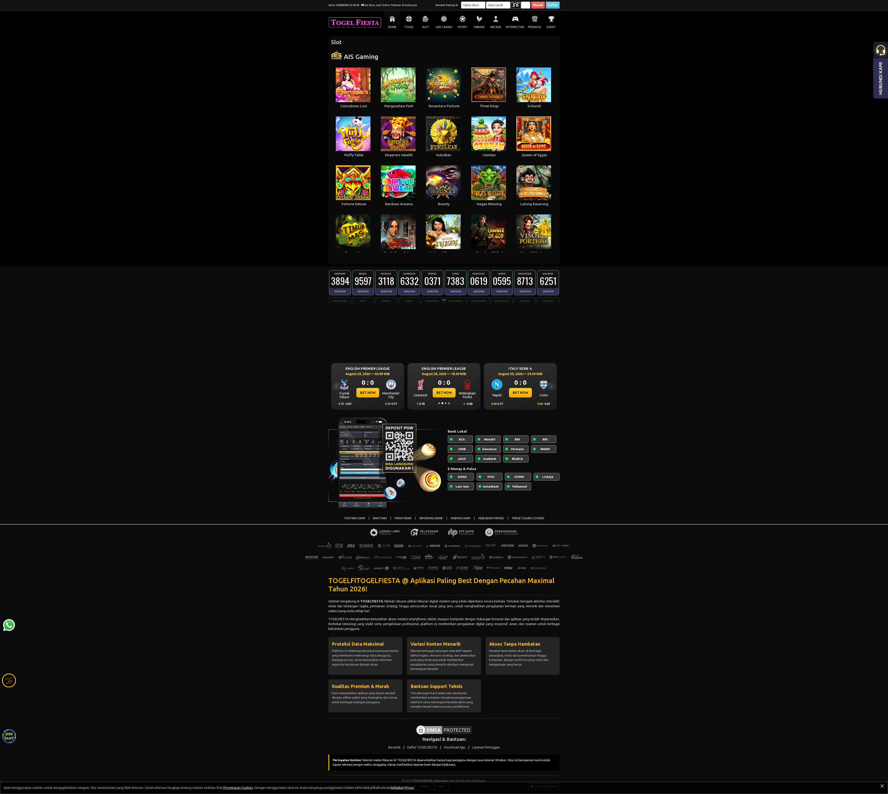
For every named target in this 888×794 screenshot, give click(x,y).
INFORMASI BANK (431, 518)
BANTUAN (380, 518)
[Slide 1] (439, 403)
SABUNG (479, 26)
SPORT (462, 26)
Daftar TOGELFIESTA (422, 747)
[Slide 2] (442, 403)
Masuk (538, 5)
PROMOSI (534, 26)
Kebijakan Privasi (402, 788)
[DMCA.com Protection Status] (444, 729)
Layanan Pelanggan (486, 747)
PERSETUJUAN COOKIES (528, 518)
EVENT (551, 26)
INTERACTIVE (515, 26)
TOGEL (409, 26)
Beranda (394, 747)
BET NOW (368, 392)
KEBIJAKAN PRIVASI (491, 518)
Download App (454, 747)
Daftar (553, 5)
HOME (392, 26)
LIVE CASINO (444, 26)
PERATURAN (403, 518)
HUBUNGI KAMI (460, 518)
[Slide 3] (446, 403)
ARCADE (495, 26)
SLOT (425, 26)
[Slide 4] (449, 403)
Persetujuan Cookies (238, 788)
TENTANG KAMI (354, 518)
